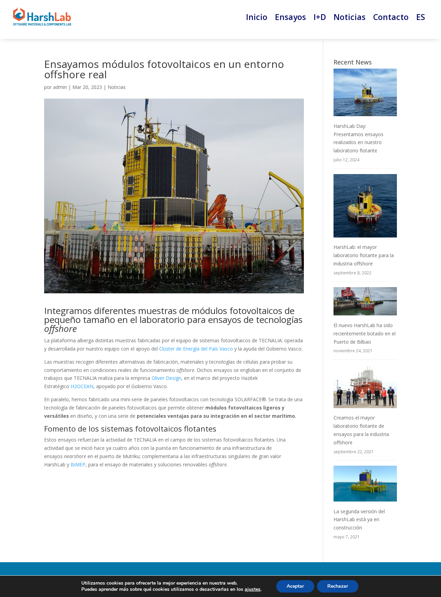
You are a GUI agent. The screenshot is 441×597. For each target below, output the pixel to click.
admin (60, 87)
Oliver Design (166, 378)
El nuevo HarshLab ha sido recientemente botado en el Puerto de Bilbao (365, 333)
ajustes (252, 589)
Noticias (350, 16)
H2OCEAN (82, 386)
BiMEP (78, 464)
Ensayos (290, 16)
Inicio (256, 16)
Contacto (391, 16)
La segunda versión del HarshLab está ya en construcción (359, 519)
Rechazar (337, 586)
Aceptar (295, 586)
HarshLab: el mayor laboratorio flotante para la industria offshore (364, 255)
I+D (320, 16)
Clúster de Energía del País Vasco (196, 348)
